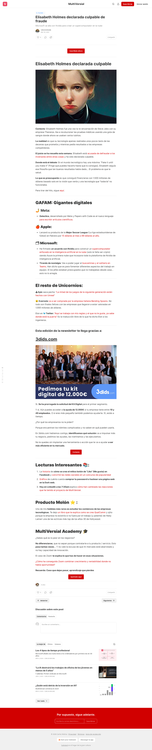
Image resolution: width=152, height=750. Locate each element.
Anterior (44, 600)
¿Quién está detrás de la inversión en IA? (56, 685)
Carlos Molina (46, 30)
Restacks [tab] (51, 616)
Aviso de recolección (93, 734)
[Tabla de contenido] (2, 375)
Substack (64, 745)
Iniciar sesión (142, 4)
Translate (40, 13)
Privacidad (72, 734)
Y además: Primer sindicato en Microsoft (50, 674)
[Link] (32, 63)
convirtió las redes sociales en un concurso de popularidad (81, 475)
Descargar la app (87, 740)
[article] (76, 656)
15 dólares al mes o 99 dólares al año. (80, 236)
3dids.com (46, 339)
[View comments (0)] (45, 37)
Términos (81, 734)
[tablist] (45, 616)
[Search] (113, 4)
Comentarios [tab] (41, 616)
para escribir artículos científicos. (56, 219)
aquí (62, 190)
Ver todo (41, 701)
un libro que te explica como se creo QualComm (82, 512)
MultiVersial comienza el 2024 (47, 689)
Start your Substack (68, 740)
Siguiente (107, 600)
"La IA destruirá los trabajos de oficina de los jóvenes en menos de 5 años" (63, 669)
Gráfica (43, 479)
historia (46, 471)
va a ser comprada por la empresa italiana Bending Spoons (78, 301)
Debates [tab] (58, 644)
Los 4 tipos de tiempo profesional (52, 650)
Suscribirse (127, 4)
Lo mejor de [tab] (41, 644)
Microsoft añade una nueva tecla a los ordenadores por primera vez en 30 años (63, 654)
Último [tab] (50, 644)
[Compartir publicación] (118, 4)
